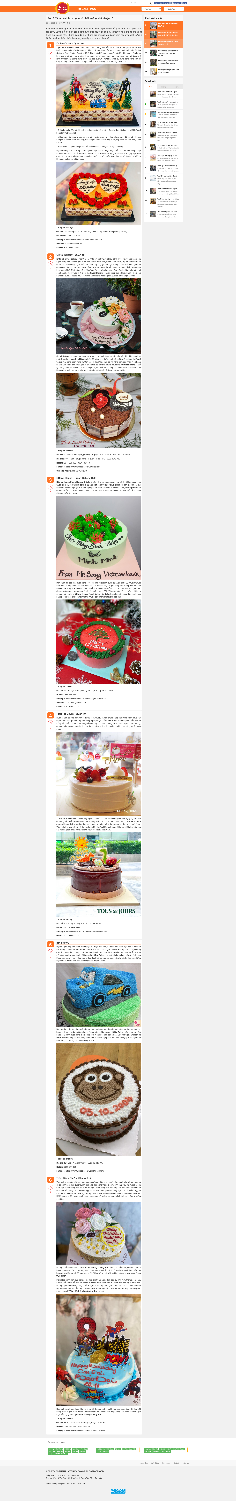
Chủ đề (176, 1463)
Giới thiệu (155, 1463)
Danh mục (89, 9)
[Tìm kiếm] (151, 3)
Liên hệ (186, 1463)
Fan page (166, 1463)
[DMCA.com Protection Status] (118, 1491)
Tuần (150, 86)
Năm (176, 87)
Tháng (163, 87)
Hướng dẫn (143, 1463)
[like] (50, 52)
